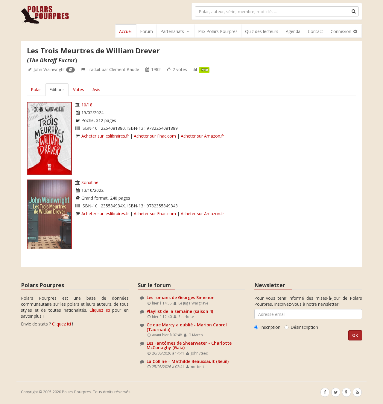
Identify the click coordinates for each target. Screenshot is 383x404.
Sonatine (89, 182)
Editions (57, 89)
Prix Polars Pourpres (218, 31)
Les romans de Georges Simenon (181, 297)
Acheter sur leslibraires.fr (105, 136)
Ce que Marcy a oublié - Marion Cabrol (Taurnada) (187, 327)
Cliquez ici (99, 310)
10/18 (86, 105)
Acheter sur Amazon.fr (202, 136)
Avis (96, 89)
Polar (36, 89)
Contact (315, 31)
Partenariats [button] (172, 31)
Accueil (126, 31)
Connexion (341, 31)
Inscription (270, 327)
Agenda (293, 31)
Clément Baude (124, 69)
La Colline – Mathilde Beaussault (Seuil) (188, 361)
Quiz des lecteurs (261, 31)
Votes (78, 89)
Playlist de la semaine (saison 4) (180, 311)
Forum (146, 31)
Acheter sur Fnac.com (155, 136)
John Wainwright (49, 69)
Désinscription (304, 327)
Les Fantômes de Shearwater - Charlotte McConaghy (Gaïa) (189, 345)
